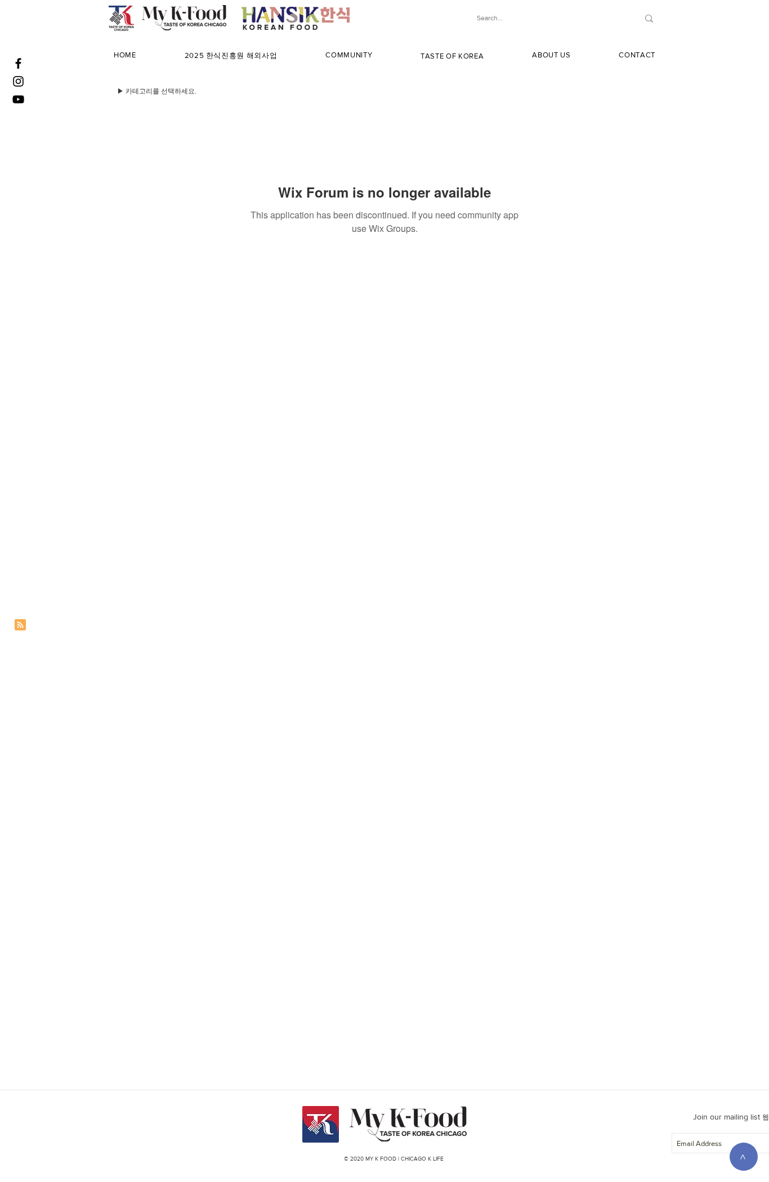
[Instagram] (18, 81)
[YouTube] (18, 99)
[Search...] (649, 18)
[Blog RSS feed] (20, 625)
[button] (231, 55)
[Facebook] (18, 63)
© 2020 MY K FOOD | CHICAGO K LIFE (394, 1159)
